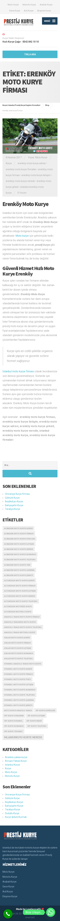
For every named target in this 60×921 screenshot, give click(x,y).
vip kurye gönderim (14, 716)
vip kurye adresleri (45, 710)
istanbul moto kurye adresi (18, 669)
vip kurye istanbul (13, 721)
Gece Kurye (14, 10)
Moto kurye (22, 235)
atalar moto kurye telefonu (18, 659)
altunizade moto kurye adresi (19, 580)
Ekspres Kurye (44, 10)
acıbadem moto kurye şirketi (18, 575)
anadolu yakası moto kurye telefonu (23, 627)
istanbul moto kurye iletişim (18, 685)
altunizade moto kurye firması (19, 586)
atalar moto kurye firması (17, 643)
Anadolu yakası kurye (16, 757)
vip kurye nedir (34, 721)
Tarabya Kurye (12, 509)
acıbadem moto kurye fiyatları (19, 539)
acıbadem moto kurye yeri (17, 565)
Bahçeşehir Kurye (14, 505)
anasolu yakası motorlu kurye (19, 632)
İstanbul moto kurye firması (18, 371)
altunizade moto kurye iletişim (20, 591)
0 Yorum (22, 192)
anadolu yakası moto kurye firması (22, 617)
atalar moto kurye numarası (18, 653)
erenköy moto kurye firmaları (21, 169)
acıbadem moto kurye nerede (18, 549)
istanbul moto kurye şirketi (18, 705)
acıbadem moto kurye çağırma (19, 570)
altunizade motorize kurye (18, 606)
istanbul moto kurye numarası (19, 690)
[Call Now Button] (7, 913)
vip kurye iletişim (36, 716)
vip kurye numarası (14, 726)
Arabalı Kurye (46, 4)
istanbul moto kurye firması (18, 674)
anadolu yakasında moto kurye (20, 622)
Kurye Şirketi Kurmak (16, 817)
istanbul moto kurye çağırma (19, 700)
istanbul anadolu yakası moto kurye (22, 664)
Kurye (9, 163)
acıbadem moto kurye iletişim (19, 544)
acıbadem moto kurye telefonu (20, 560)
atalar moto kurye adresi (17, 638)
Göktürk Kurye (12, 497)
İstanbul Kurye (12, 764)
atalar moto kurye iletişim (17, 648)
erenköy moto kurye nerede (20, 181)
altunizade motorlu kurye (17, 612)
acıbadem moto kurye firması (19, 534)
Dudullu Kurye (12, 813)
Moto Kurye (13, 4)
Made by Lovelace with (28, 909)
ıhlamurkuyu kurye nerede (23, 737)
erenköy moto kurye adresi (32, 163)
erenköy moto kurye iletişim (36, 175)
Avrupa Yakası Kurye (16, 761)
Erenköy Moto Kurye (25, 204)
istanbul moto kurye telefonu (19, 695)
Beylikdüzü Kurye (14, 501)
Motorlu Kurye (29, 4)
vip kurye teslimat (13, 731)
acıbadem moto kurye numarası (20, 554)
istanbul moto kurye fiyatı (17, 679)
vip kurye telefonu (36, 726)
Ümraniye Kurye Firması (17, 494)
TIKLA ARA (30, 54)
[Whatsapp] (50, 912)
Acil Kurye (28, 10)
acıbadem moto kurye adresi (18, 528)
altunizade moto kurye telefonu (20, 601)
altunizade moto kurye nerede (19, 596)
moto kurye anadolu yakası (18, 710)
